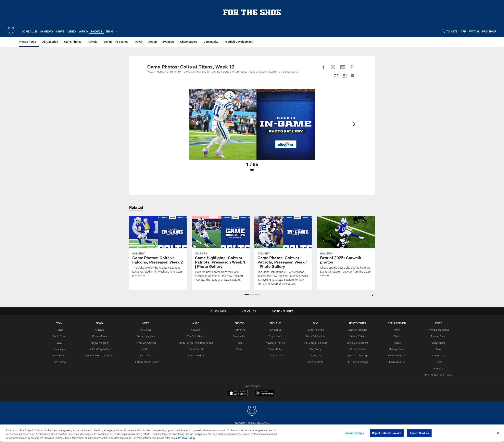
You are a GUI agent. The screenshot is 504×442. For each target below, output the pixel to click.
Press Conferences (146, 342)
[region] (252, 433)
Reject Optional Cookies (386, 432)
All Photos (239, 329)
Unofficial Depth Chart (99, 349)
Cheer (239, 349)
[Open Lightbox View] (252, 133)
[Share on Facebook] (324, 69)
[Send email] (342, 69)
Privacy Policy (275, 349)
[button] (246, 294)
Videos (396, 336)
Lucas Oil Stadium (315, 336)
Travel (239, 342)
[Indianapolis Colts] (252, 411)
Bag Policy (315, 349)
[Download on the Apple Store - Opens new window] (238, 393)
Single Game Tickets (357, 342)
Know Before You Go (438, 329)
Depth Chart (59, 336)
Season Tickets (358, 336)
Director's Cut (146, 355)
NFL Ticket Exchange (357, 362)
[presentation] (373, 295)
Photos (239, 323)
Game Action (239, 336)
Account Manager (357, 329)
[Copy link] (352, 67)
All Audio (196, 329)
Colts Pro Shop (316, 329)
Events (438, 362)
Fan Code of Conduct (315, 342)
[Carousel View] (336, 76)
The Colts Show (195, 336)
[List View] (353, 76)
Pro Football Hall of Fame (438, 375)
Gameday (316, 355)
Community (438, 355)
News (99, 323)
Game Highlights (146, 336)
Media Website (397, 362)
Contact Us (275, 329)
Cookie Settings (354, 432)
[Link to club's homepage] (11, 31)
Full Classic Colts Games (146, 362)
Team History (59, 362)
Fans (438, 349)
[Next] (353, 124)
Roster (59, 329)
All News (99, 329)
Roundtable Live (195, 355)
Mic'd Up (146, 349)
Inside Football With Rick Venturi (196, 342)
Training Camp (315, 362)
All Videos (146, 329)
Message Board (397, 349)
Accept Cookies (419, 432)
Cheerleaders (438, 342)
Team (59, 323)
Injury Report (59, 355)
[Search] (443, 31)
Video (146, 323)
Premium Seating (357, 355)
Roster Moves (99, 336)
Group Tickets (357, 349)
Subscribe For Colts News (99, 355)
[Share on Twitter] (333, 69)
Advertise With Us (275, 342)
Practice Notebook (99, 342)
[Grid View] (344, 76)
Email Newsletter (397, 355)
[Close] (497, 433)
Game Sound (196, 349)
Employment (275, 336)
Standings (59, 349)
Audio (195, 323)
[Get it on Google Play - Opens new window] (265, 395)
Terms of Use (275, 355)
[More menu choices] (117, 31)
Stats (59, 342)
